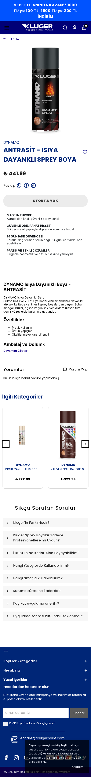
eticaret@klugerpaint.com (42, 738)
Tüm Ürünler (11, 39)
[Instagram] (16, 757)
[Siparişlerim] (74, 27)
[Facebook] (6, 757)
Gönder (78, 713)
